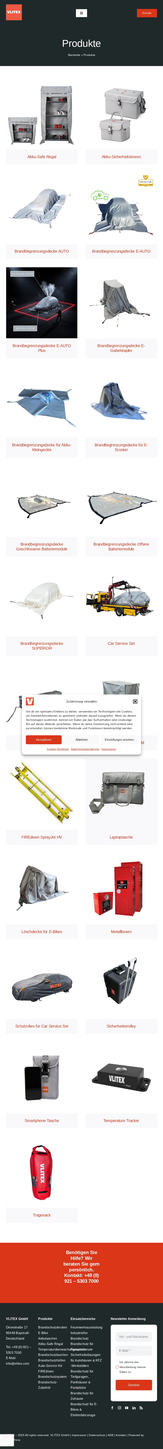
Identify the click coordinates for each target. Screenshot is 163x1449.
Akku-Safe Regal (41, 157)
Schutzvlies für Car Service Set (41, 1026)
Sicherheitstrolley (121, 1026)
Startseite (74, 54)
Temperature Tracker (121, 1120)
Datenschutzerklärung (85, 748)
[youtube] (126, 1407)
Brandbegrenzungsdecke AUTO (42, 251)
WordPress (13, 1439)
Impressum (108, 748)
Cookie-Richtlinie (58, 748)
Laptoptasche (121, 837)
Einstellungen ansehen (119, 739)
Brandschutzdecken (52, 1327)
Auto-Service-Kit (50, 1365)
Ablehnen (82, 739)
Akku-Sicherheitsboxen (121, 157)
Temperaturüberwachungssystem (62, 1349)
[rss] (141, 1407)
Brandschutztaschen (53, 1355)
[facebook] (112, 1407)
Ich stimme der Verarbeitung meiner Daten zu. (132, 1366)
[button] (135, 701)
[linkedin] (134, 1407)
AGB (111, 1435)
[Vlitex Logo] (14, 6)
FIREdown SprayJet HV (41, 837)
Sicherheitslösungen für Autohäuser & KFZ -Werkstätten (86, 1360)
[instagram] (119, 1407)
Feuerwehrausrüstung (87, 1327)
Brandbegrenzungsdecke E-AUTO (121, 251)
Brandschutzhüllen (51, 1360)
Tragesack (41, 1215)
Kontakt (121, 1435)
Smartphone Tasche (42, 1120)
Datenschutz (97, 1435)
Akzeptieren (43, 739)
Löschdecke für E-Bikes (41, 931)
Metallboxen (121, 931)
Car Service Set (121, 643)
